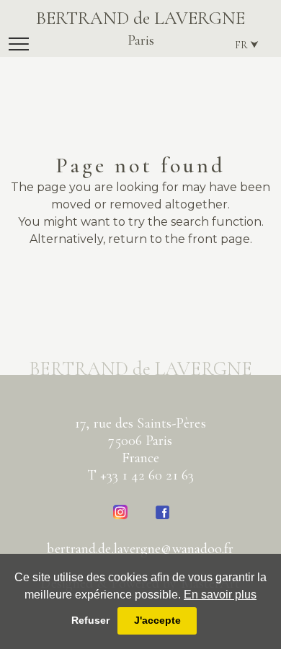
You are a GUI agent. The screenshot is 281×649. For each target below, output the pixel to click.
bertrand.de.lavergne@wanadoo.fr (140, 548)
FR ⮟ (247, 45)
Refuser (90, 620)
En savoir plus (220, 594)
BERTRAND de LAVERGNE (140, 28)
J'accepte (157, 620)
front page (219, 239)
